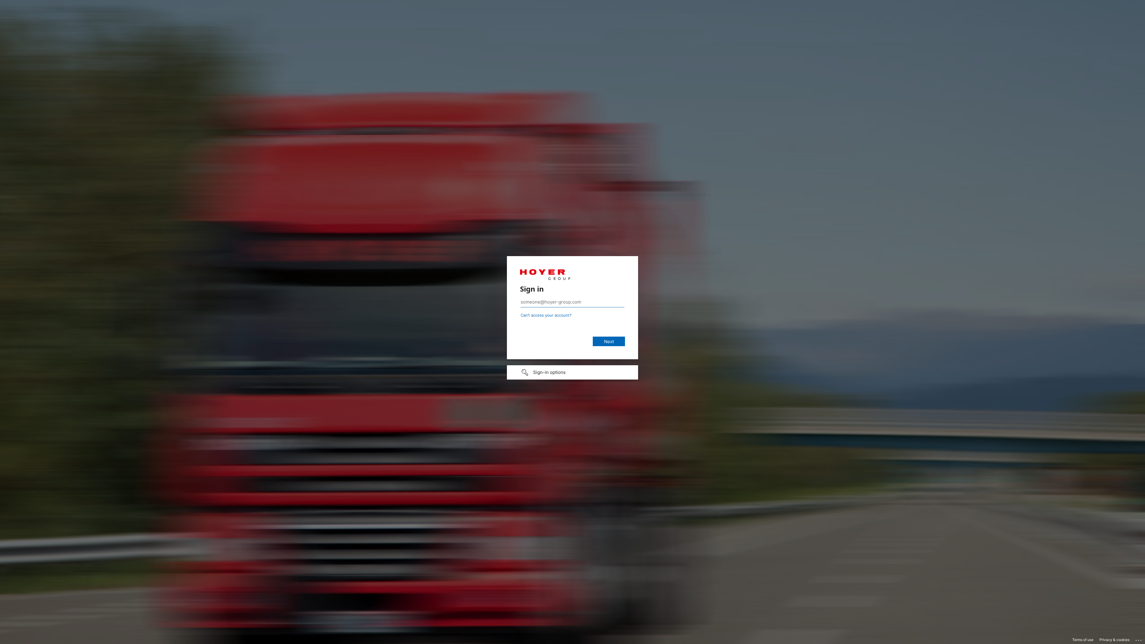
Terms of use (1082, 639)
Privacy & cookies (1114, 639)
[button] (572, 372)
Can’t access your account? (546, 315)
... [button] (1139, 639)
